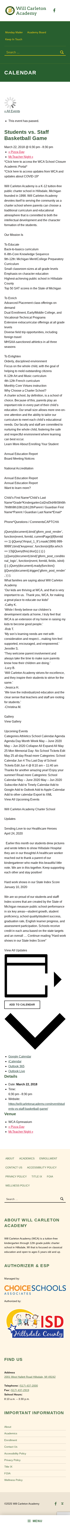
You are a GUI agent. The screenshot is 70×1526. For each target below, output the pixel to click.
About (9, 1158)
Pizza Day (16, 152)
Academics (27, 1158)
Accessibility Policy (42, 1167)
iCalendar (14, 1061)
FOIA (50, 1176)
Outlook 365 (16, 1066)
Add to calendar (22, 1004)
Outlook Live (16, 1071)
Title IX (37, 1176)
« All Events (12, 111)
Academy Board (36, 32)
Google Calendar (19, 1056)
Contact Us (13, 1167)
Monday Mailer (14, 32)
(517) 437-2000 (28, 1385)
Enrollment (48, 1158)
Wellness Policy (17, 1185)
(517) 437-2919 (20, 1390)
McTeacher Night (20, 156)
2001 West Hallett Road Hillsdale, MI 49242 (30, 1376)
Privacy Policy (16, 1176)
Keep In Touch (13, 39)
